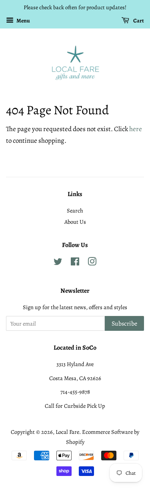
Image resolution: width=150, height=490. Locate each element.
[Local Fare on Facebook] (75, 263)
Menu (23, 20)
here (135, 129)
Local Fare (67, 432)
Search (75, 211)
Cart (138, 20)
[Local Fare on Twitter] (58, 263)
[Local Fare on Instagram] (92, 263)
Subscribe (124, 323)
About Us (75, 222)
